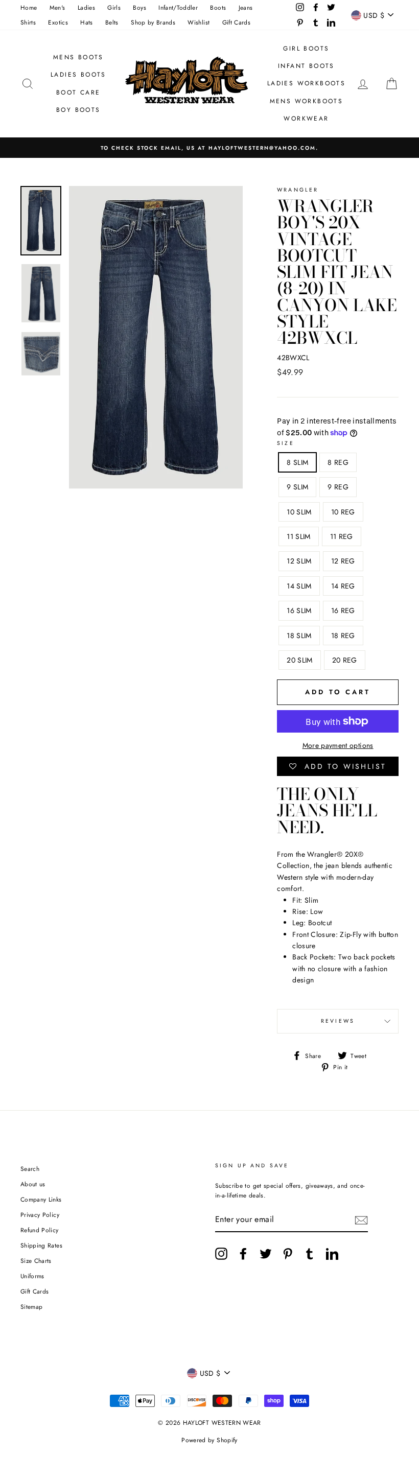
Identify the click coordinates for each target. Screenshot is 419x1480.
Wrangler (297, 190)
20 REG (344, 660)
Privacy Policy (39, 1214)
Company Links (41, 1199)
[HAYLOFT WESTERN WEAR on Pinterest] (288, 1254)
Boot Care (78, 92)
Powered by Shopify (209, 1440)
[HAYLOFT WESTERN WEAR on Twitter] (266, 1254)
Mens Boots (78, 57)
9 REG (338, 487)
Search (29, 1168)
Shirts (28, 22)
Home (28, 7)
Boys (139, 7)
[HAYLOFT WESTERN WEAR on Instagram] (221, 1254)
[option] (209, 147)
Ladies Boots (78, 74)
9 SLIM (297, 487)
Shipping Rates (41, 1245)
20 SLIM (299, 660)
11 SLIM (298, 536)
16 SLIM (299, 610)
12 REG (343, 561)
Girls (114, 7)
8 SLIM (297, 462)
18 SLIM (299, 635)
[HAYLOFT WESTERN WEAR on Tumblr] (310, 1254)
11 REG (341, 536)
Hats (86, 22)
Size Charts (36, 1260)
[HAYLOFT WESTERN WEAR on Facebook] (243, 1254)
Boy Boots (78, 109)
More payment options (338, 745)
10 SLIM (299, 512)
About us (32, 1184)
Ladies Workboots (306, 83)
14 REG (343, 586)
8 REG (338, 462)
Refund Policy (39, 1230)
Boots (218, 7)
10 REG (343, 512)
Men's (57, 7)
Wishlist (199, 22)
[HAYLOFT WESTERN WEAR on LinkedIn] (332, 1254)
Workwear (306, 118)
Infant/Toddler (178, 7)
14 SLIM (299, 586)
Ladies (86, 7)
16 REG (343, 610)
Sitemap (31, 1306)
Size (285, 443)
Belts (112, 22)
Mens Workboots (306, 101)
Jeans (246, 7)
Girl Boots (306, 48)
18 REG (343, 635)
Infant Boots (306, 66)
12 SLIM (299, 561)
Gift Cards (236, 22)
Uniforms (32, 1276)
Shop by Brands (153, 22)
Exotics (57, 22)
